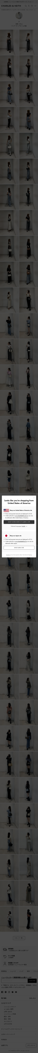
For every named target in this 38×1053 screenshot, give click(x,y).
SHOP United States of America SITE (19, 522)
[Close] (34, 497)
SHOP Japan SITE (19, 548)
